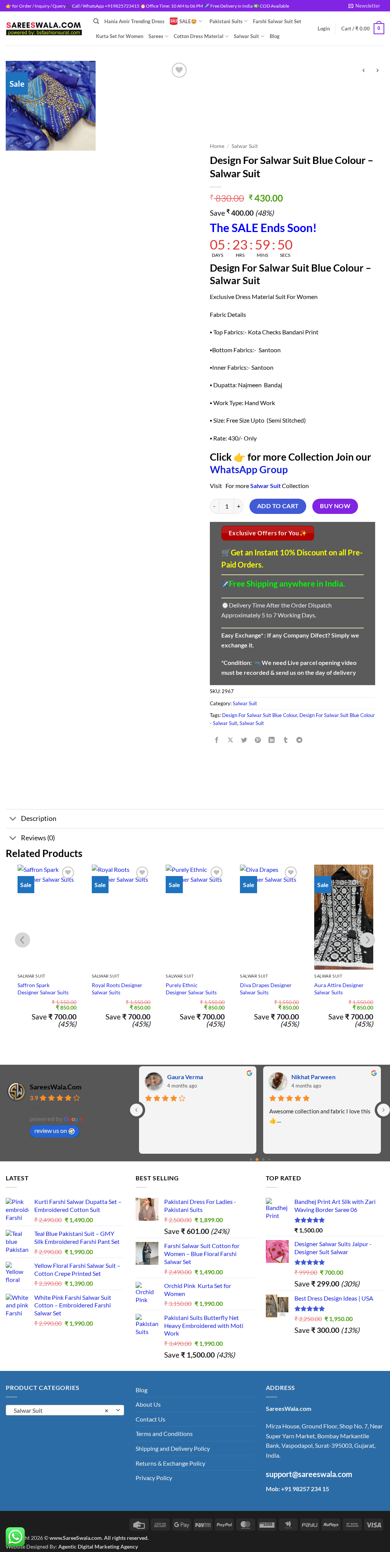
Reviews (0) (38, 838)
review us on (50, 1130)
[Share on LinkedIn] (271, 740)
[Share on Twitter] (244, 740)
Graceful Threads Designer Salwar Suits (339, 988)
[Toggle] (13, 819)
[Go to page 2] (263, 1159)
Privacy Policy (154, 1477)
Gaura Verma (185, 1076)
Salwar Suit (246, 36)
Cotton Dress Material (199, 36)
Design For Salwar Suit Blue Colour (259, 715)
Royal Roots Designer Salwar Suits (43, 988)
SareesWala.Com (56, 1087)
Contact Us (150, 1419)
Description (38, 818)
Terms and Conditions (164, 1433)
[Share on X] (230, 740)
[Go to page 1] (257, 1159)
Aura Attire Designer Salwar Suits (264, 988)
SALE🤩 (188, 21)
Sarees (156, 36)
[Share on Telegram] (299, 740)
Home (217, 146)
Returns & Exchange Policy (170, 1463)
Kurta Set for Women (119, 36)
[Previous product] (377, 70)
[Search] (96, 21)
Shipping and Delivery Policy (173, 1448)
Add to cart (278, 505)
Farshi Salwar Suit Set (277, 21)
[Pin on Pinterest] (258, 740)
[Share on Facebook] (217, 740)
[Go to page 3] (269, 1159)
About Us (148, 1404)
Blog (275, 36)
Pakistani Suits (226, 21)
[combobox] (65, 1410)
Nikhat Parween (313, 1076)
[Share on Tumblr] (285, 740)
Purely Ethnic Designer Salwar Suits (116, 988)
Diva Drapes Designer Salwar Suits (191, 988)
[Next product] (363, 70)
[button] (364, 5)
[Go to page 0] (250, 1159)
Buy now (335, 505)
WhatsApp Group (249, 469)
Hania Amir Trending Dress (134, 21)
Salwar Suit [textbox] (61, 1410)
